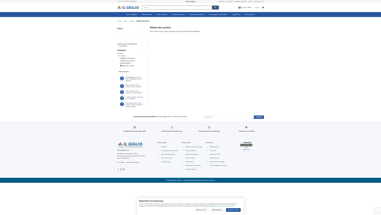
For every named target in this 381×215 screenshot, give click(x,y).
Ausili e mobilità (162, 14)
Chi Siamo (164, 147)
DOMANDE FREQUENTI (241, 1)
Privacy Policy (219, 206)
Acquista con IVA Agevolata (193, 165)
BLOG (250, 1)
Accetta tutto (233, 210)
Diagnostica (236, 14)
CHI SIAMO (222, 1)
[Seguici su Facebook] (262, 1)
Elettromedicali (147, 14)
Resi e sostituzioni (190, 158)
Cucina (131, 21)
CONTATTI (230, 1)
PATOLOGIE (257, 1)
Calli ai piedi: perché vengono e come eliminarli (133, 92)
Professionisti (249, 14)
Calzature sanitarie (178, 14)
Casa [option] (121, 53)
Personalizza (217, 210)
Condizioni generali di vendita (169, 150)
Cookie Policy (230, 206)
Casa (125, 21)
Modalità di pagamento (192, 154)
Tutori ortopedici (131, 14)
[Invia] (215, 8)
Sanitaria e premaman (196, 14)
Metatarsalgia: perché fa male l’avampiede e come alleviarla (133, 78)
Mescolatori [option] (126, 63)
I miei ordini (213, 150)
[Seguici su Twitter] (121, 169)
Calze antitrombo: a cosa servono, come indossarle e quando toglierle (134, 104)
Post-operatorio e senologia (218, 14)
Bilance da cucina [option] (128, 58)
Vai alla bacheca (214, 147)
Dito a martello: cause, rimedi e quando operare (133, 85)
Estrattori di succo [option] (128, 61)
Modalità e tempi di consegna (193, 147)
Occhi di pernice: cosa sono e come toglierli (134, 98)
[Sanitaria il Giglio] (128, 7)
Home (119, 21)
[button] (256, 7)
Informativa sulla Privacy (168, 154)
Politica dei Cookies (166, 158)
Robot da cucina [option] (128, 66)
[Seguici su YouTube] (124, 169)
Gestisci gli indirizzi (215, 154)
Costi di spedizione (190, 150)
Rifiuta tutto (201, 210)
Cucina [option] (123, 56)
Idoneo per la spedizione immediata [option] (128, 45)
